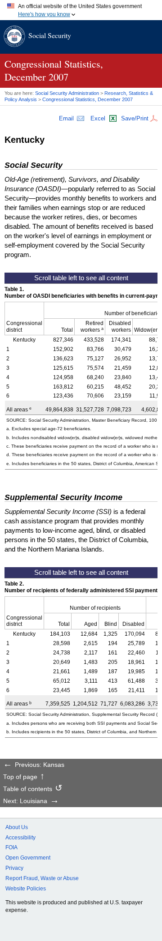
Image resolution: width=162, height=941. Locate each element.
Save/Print (134, 118)
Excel (97, 118)
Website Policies (25, 888)
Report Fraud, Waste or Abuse (42, 878)
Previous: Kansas (39, 765)
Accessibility (20, 837)
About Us (16, 827)
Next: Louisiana (25, 801)
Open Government (27, 858)
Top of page (20, 777)
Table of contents (27, 789)
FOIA (11, 847)
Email (66, 118)
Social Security (49, 35)
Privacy (14, 868)
